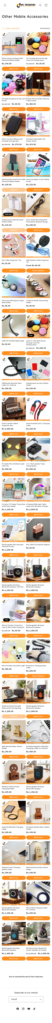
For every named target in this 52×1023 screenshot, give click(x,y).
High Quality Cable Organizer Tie (37, 261)
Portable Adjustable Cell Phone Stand (35, 140)
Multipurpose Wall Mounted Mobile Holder (12, 221)
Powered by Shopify (33, 1021)
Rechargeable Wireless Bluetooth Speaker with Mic (12, 586)
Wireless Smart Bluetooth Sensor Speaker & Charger (36, 949)
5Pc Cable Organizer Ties (11, 260)
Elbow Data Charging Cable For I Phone (36, 909)
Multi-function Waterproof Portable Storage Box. (12, 140)
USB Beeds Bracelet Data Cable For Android (12, 384)
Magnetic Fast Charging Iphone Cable (11, 868)
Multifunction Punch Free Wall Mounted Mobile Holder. (13, 180)
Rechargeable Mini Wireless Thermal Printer (13, 546)
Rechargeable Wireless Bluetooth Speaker (35, 586)
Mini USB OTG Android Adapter (38, 545)
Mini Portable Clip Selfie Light (13, 666)
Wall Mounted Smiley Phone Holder (37, 868)
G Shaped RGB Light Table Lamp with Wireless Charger (37, 505)
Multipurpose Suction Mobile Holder (37, 384)
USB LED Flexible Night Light (13, 341)
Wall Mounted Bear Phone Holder (12, 747)
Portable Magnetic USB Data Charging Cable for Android (37, 747)
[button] (5, 5)
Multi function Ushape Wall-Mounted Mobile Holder (13, 59)
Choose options (38, 270)
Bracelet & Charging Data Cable (36, 667)
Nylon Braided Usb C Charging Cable (38, 424)
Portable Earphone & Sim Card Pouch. (14, 100)
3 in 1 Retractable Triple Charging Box (35, 465)
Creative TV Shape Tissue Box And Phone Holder (13, 505)
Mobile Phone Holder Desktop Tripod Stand (37, 100)
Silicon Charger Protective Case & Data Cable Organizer (13, 626)
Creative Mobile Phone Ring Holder (37, 301)
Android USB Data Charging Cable (12, 828)
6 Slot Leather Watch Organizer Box (10, 424)
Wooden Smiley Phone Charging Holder (10, 788)
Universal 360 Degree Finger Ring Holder (13, 301)
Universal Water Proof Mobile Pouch (37, 180)
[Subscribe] (40, 999)
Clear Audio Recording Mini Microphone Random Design (37, 221)
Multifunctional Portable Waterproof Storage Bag (11, 707)
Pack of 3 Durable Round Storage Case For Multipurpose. (36, 343)
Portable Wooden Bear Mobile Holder (37, 828)
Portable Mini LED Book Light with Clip (13, 465)
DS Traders (21, 1021)
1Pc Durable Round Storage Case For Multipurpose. (37, 59)
